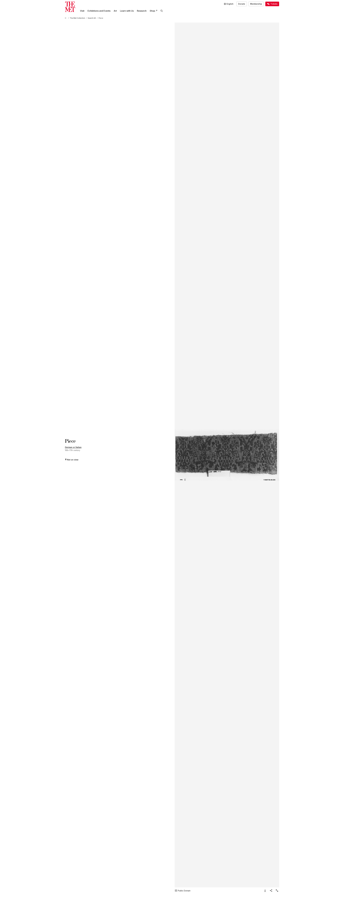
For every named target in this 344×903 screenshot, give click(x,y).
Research (142, 10)
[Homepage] (70, 7)
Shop (152, 10)
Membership (256, 4)
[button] (227, 455)
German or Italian (73, 447)
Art (115, 10)
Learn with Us (127, 10)
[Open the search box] (161, 11)
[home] (66, 18)
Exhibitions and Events (99, 10)
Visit (82, 10)
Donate (241, 4)
